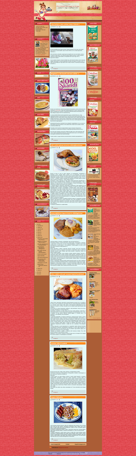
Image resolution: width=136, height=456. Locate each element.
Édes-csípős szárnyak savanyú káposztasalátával (42, 251)
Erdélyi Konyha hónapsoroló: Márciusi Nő (42, 265)
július (39, 230)
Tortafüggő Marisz (93, 309)
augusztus (40, 229)
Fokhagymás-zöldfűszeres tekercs (97, 311)
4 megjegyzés (55, 338)
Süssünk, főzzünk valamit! (94, 290)
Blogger (86, 452)
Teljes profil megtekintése (40, 54)
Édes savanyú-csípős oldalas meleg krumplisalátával (42, 260)
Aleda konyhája (92, 281)
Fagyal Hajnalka (45, 41)
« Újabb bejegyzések (55, 444)
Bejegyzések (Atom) (63, 447)
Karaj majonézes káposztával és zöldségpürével (41, 247)
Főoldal (67, 444)
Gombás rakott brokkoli (42, 254)
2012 (38, 224)
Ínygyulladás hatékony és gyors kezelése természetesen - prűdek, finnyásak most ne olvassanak (94, 223)
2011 (38, 272)
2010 (38, 273)
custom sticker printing (75, 453)
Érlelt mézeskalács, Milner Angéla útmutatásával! (96, 247)
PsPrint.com (54, 453)
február (39, 268)
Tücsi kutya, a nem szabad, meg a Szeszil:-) (43, 239)
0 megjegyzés (55, 140)
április (39, 235)
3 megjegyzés (55, 392)
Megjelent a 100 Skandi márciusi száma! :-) (42, 242)
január (39, 270)
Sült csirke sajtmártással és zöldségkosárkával (43, 245)
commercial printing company (66, 453)
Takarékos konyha (93, 272)
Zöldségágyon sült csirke (42, 262)
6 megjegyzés (55, 68)
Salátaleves (97, 291)
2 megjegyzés (55, 269)
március (39, 237)
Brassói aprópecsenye (96, 258)
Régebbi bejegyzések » (80, 444)
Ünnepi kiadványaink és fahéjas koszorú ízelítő (97, 211)
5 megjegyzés (55, 208)
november (40, 225)
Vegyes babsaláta (41, 255)
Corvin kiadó (57, 110)
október (39, 227)
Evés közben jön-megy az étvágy (68, 6)
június (39, 232)
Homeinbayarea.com (83, 453)
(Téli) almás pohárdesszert (43, 257)
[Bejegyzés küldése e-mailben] (52, 67)
